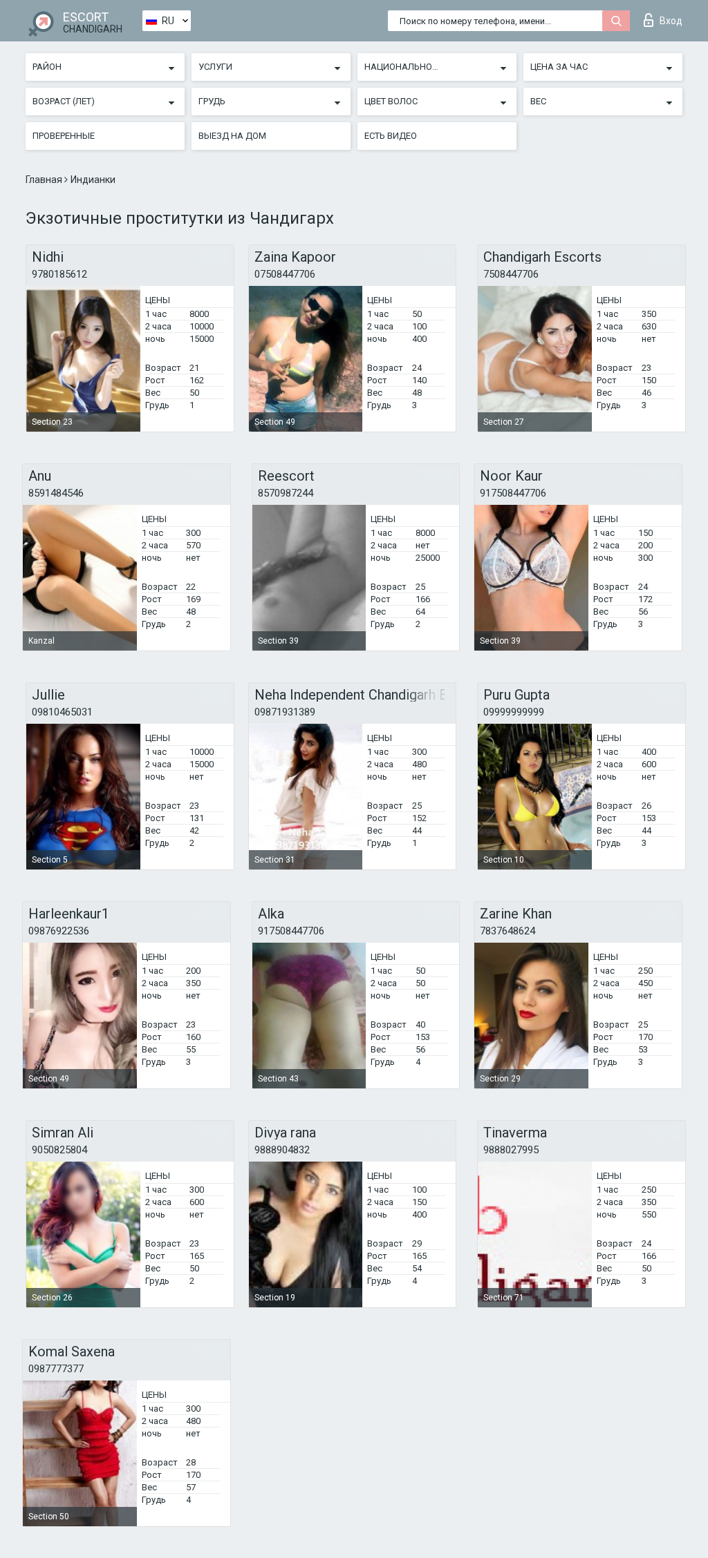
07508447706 (284, 274)
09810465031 (62, 712)
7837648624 (507, 931)
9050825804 (59, 1150)
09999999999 (513, 712)
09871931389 (284, 712)
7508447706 (511, 274)
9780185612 (59, 274)
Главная (45, 179)
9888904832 (282, 1150)
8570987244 (285, 493)
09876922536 (58, 931)
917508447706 (513, 493)
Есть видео (390, 136)
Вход (671, 20)
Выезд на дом (232, 136)
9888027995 (511, 1150)
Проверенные (63, 136)
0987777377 (56, 1369)
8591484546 (56, 493)
